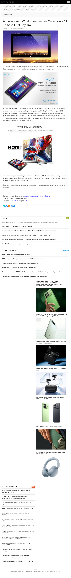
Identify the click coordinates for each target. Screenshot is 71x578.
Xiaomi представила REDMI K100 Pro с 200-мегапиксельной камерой (49, 285)
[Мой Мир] (14, 206)
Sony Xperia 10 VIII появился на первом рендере (17, 226)
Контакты (35, 569)
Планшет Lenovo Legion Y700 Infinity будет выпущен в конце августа (24, 276)
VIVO (51, 6)
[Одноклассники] (9, 206)
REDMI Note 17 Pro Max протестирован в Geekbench (19, 267)
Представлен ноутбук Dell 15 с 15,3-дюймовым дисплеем (20, 263)
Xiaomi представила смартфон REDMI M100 (16, 254)
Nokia (42, 6)
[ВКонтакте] (6, 206)
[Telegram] (12, 206)
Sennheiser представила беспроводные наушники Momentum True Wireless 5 (51, 342)
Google (20, 9)
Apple (14, 9)
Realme (25, 6)
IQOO (37, 6)
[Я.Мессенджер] (4, 206)
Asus (47, 6)
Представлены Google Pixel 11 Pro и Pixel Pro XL (17, 561)
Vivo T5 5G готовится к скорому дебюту (15, 243)
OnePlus (33, 9)
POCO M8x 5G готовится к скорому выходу (49, 426)
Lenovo (26, 9)
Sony (56, 6)
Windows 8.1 (39, 176)
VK (26, 201)
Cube (10, 14)
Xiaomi (6, 6)
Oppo (61, 6)
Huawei (31, 6)
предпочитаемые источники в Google (37, 196)
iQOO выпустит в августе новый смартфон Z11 (17, 508)
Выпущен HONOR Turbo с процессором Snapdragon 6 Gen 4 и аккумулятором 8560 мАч (30, 222)
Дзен (33, 198)
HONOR (19, 6)
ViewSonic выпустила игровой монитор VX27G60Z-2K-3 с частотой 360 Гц (26, 235)
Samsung (12, 6)
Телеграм (15, 201)
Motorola (7, 9)
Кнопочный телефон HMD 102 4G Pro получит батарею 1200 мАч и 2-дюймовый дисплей (31, 272)
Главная (5, 14)
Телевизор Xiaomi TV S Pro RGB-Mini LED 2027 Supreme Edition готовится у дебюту (29, 230)
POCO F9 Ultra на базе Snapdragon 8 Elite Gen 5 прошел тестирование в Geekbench (29, 239)
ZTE (66, 6)
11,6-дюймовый (23, 108)
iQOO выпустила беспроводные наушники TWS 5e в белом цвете (23, 258)
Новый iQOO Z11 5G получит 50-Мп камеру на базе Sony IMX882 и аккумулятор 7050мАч (51, 315)
